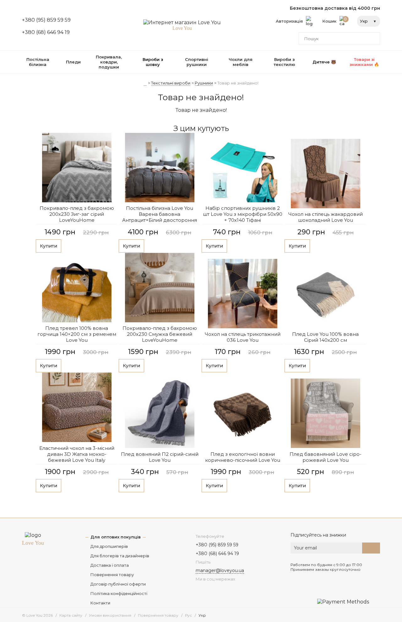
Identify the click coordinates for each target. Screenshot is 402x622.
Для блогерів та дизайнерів (119, 555)
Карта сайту (70, 615)
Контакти (100, 602)
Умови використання (110, 615)
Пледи (73, 61)
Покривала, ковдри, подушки (109, 61)
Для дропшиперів (109, 546)
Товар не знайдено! (237, 82)
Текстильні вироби (170, 82)
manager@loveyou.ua (220, 570)
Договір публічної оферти (118, 584)
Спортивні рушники (196, 62)
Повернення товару (112, 574)
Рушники (204, 82)
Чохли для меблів (241, 62)
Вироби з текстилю (284, 62)
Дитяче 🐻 (324, 61)
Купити (48, 246)
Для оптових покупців (115, 536)
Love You (33, 543)
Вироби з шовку (153, 62)
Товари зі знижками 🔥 (364, 62)
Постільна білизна (37, 62)
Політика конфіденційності (118, 593)
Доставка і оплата (109, 565)
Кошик (334, 20)
